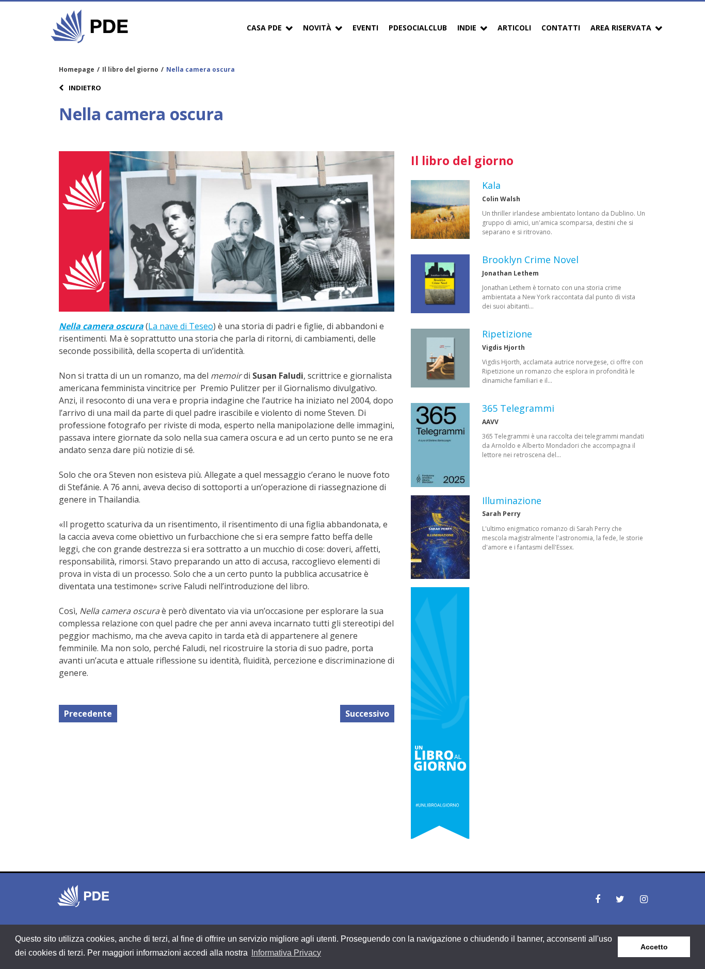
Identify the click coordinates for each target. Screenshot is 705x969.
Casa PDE (264, 28)
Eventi (365, 28)
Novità (317, 28)
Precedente (88, 713)
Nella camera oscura (101, 326)
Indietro (84, 87)
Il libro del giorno (130, 69)
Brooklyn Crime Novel (530, 259)
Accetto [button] (654, 947)
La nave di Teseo (180, 326)
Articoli (514, 28)
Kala (491, 185)
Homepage (76, 69)
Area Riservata (620, 28)
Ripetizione (507, 334)
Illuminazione (511, 500)
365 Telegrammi (518, 408)
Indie (466, 28)
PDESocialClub (418, 28)
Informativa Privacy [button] (286, 952)
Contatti (560, 28)
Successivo (367, 713)
